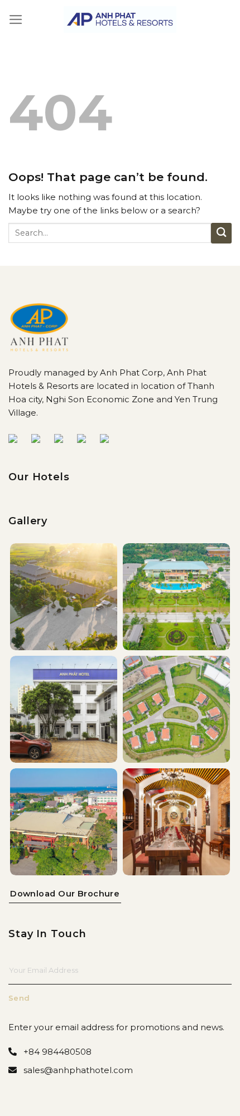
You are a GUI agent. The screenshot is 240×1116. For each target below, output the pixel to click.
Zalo (86, 440)
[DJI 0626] (176, 596)
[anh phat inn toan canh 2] (63, 821)
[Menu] (15, 19)
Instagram (109, 440)
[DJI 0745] (63, 596)
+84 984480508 (57, 1051)
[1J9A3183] (63, 709)
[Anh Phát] (120, 19)
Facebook (17, 440)
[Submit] (221, 233)
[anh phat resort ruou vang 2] (176, 821)
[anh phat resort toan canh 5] (176, 709)
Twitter (63, 440)
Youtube (40, 440)
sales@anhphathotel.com (78, 1070)
